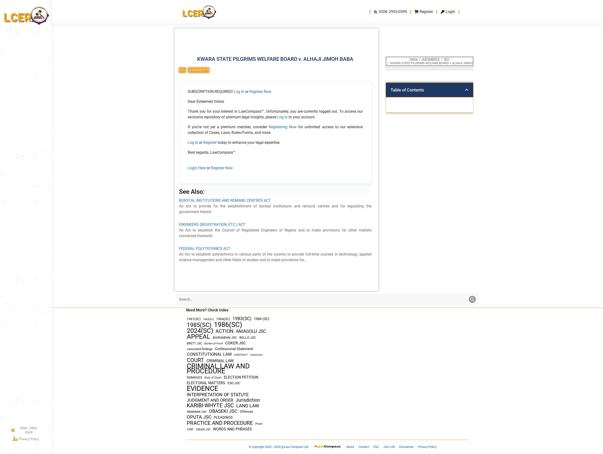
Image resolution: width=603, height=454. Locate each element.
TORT (190, 429)
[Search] (472, 299)
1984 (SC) (261, 319)
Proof (258, 423)
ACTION (224, 331)
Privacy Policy (29, 439)
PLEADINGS (223, 417)
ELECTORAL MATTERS (206, 383)
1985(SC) (199, 324)
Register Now (260, 91)
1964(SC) (223, 319)
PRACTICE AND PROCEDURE (220, 423)
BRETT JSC (194, 343)
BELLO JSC (247, 338)
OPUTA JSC (199, 417)
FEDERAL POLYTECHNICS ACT (204, 248)
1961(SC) (194, 319)
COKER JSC (235, 343)
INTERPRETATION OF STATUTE (218, 394)
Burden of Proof (213, 343)
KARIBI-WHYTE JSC (210, 405)
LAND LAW (247, 405)
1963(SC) (208, 319)
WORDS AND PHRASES (232, 429)
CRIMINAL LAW (220, 361)
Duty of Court (212, 377)
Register (210, 142)
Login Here (197, 168)
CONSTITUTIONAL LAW (209, 354)
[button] (467, 90)
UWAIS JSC (203, 429)
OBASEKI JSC (223, 411)
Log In (239, 91)
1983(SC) (242, 318)
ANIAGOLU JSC (251, 331)
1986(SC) (228, 324)
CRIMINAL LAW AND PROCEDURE (218, 369)
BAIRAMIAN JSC (225, 337)
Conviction (256, 354)
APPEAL (198, 336)
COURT (195, 360)
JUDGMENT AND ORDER (210, 400)
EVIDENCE (202, 388)
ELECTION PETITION (241, 377)
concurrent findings (199, 349)
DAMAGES (194, 377)
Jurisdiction (248, 400)
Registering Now (283, 127)
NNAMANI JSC (197, 411)
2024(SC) (200, 330)
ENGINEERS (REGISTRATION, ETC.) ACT (212, 224)
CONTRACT (241, 354)
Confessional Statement (234, 349)
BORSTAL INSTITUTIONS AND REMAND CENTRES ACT (225, 200)
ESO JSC (234, 383)
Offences (246, 412)
